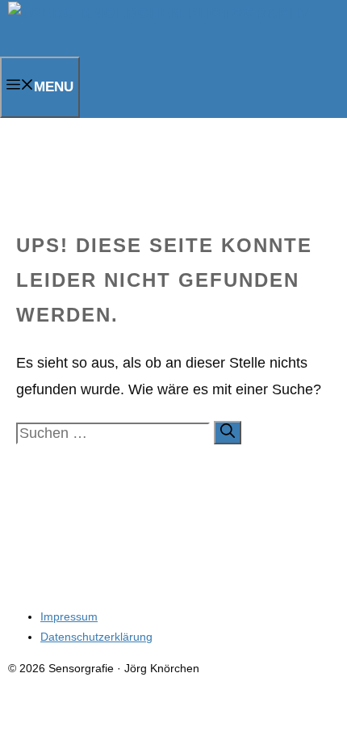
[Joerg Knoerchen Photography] (159, 13)
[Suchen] (227, 432)
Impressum (69, 616)
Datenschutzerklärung (96, 636)
